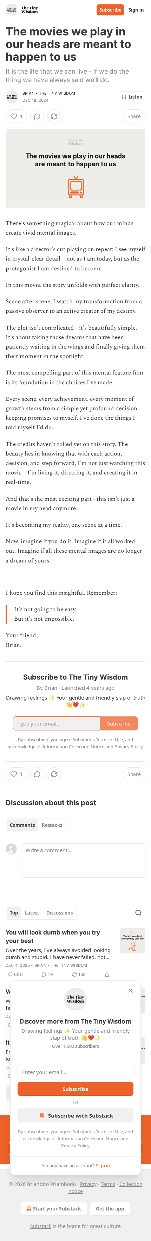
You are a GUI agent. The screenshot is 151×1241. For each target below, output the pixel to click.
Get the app (110, 1208)
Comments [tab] (22, 825)
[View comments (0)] (37, 116)
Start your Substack (57, 1208)
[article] (75, 953)
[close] (130, 990)
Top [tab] (14, 913)
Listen (136, 97)
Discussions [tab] (59, 913)
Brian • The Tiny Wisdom (49, 93)
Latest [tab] (32, 913)
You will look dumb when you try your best (53, 936)
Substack (40, 1226)
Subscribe (110, 10)
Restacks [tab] (52, 825)
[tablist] (36, 825)
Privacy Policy (75, 1145)
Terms (108, 1184)
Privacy (88, 1184)
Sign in (136, 10)
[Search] (138, 913)
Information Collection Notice (88, 1138)
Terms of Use (109, 1131)
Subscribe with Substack (80, 1115)
